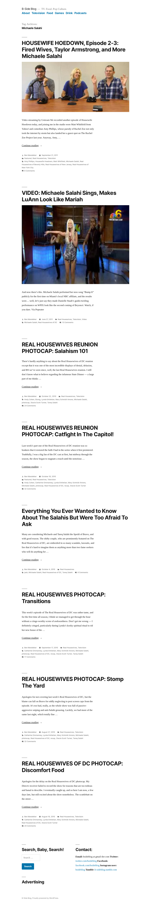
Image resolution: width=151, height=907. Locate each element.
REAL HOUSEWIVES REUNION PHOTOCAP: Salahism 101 (60, 347)
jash (26, 572)
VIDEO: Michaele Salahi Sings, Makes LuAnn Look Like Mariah (69, 196)
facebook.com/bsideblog (87, 865)
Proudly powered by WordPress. (45, 898)
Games (59, 13)
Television (38, 13)
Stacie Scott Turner (38, 403)
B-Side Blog (29, 8)
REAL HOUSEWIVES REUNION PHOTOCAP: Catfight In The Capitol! (68, 431)
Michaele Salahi (72, 161)
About (26, 13)
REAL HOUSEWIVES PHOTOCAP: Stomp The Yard (72, 682)
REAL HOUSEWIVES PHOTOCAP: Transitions (64, 597)
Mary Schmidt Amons (64, 399)
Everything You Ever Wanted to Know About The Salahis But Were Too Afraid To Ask (75, 517)
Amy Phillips (29, 161)
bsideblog (80, 869)
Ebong (37, 399)
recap (66, 486)
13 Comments (67, 322)
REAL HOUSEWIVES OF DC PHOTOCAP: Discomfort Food (72, 766)
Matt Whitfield (59, 161)
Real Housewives (40, 158)
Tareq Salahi (52, 403)
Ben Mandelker (30, 155)
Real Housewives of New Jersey (58, 164)
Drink (69, 13)
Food (50, 13)
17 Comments (29, 657)
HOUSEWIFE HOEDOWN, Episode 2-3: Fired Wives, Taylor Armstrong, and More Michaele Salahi (73, 49)
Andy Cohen (29, 399)
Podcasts (80, 13)
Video (84, 319)
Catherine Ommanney (44, 483)
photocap (26, 403)
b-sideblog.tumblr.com (106, 869)
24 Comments (30, 406)
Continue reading (32, 145)
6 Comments (29, 171)
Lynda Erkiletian (47, 399)
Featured (28, 158)
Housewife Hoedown (43, 161)
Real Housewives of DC (47, 322)
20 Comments (30, 826)
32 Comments (30, 489)
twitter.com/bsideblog (86, 860)
